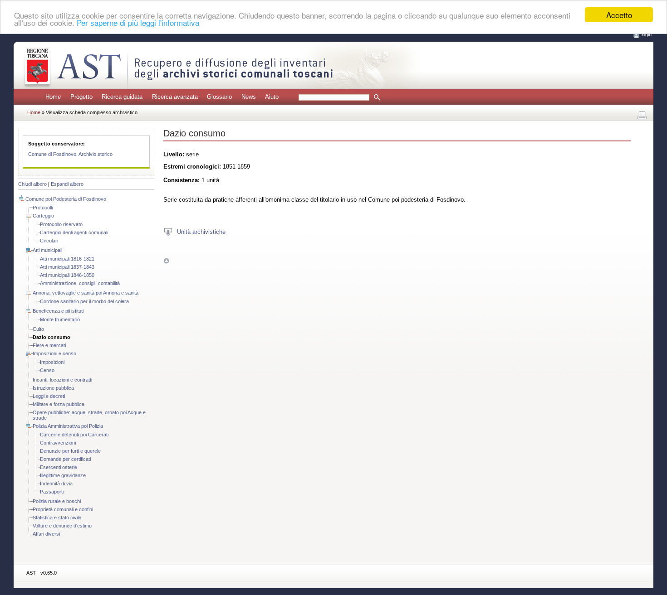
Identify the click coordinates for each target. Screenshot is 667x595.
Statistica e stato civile (57, 517)
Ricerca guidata (122, 96)
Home (53, 96)
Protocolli (43, 207)
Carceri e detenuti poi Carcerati (74, 434)
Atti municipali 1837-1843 (67, 267)
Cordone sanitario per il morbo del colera (84, 301)
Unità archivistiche (201, 231)
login (647, 34)
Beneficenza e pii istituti (58, 311)
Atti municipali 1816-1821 (67, 258)
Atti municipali (47, 250)
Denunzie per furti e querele (70, 451)
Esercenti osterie (58, 467)
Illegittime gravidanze (63, 475)
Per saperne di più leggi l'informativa (138, 23)
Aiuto (272, 96)
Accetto (619, 14)
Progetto (81, 96)
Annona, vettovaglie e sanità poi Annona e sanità (85, 292)
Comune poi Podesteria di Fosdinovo (65, 199)
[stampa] (642, 115)
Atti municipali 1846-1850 (67, 275)
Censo (47, 370)
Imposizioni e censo (54, 353)
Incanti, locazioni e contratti (62, 379)
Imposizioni (52, 362)
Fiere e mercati (49, 345)
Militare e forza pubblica (58, 404)
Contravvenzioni (58, 442)
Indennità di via (56, 483)
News (248, 96)
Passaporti (52, 491)
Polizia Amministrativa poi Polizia (68, 426)
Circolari (49, 240)
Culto (38, 329)
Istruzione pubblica (53, 388)
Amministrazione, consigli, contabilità (80, 283)
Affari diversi (46, 534)
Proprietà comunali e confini (63, 509)
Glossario (219, 96)
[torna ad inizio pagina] (166, 260)
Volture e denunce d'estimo (62, 525)
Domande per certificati (65, 459)
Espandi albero (67, 184)
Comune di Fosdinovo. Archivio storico (70, 154)
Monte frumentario (60, 319)
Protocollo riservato (61, 224)
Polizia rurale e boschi (57, 501)
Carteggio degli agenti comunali (74, 232)
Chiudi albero (32, 184)
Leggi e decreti (49, 396)
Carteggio (43, 215)
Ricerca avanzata (175, 96)
